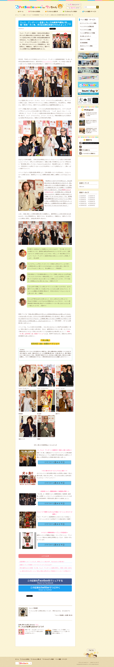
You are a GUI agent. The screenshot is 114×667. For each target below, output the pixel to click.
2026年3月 (92, 199)
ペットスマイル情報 (85, 29)
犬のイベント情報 (85, 39)
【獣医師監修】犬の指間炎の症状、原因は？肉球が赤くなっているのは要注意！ (91, 130)
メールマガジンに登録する (88, 153)
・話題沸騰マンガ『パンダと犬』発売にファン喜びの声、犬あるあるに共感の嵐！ (41, 561)
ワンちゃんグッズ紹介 (48, 659)
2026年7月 (92, 196)
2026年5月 (92, 197)
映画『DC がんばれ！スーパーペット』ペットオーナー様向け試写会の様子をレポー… (34, 631)
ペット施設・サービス (25, 15)
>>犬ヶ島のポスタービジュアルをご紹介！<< (54, 470)
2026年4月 (83, 199)
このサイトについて (94, 662)
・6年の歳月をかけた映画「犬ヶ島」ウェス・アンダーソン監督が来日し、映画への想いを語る (45, 568)
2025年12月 (83, 203)
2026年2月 (83, 201)
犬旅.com (81, 186)
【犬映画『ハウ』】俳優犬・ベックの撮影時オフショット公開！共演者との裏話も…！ (61, 631)
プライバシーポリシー (83, 662)
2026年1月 (92, 201)
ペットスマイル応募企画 (87, 26)
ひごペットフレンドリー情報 (88, 23)
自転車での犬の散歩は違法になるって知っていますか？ (91, 122)
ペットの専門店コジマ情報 (87, 33)
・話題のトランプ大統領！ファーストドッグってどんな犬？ (35, 564)
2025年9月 (92, 205)
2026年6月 (83, 197)
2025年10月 (83, 205)
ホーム (17, 15)
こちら (36, 624)
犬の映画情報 (35, 15)
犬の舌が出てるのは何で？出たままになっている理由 (91, 114)
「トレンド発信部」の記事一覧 (62, 615)
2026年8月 (83, 196)
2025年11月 (92, 203)
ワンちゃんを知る (24, 659)
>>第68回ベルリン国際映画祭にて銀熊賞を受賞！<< (54, 491)
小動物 (82, 49)
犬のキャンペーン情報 (86, 46)
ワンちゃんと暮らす (36, 659)
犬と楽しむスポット (85, 36)
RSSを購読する (86, 150)
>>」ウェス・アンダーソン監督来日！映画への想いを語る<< (54, 450)
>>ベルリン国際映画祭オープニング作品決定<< (54, 532)
